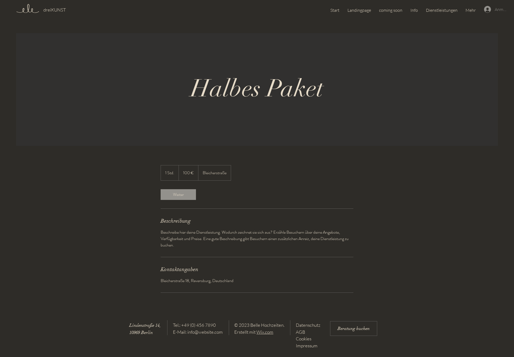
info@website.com (205, 332)
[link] (178, 194)
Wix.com (264, 332)
